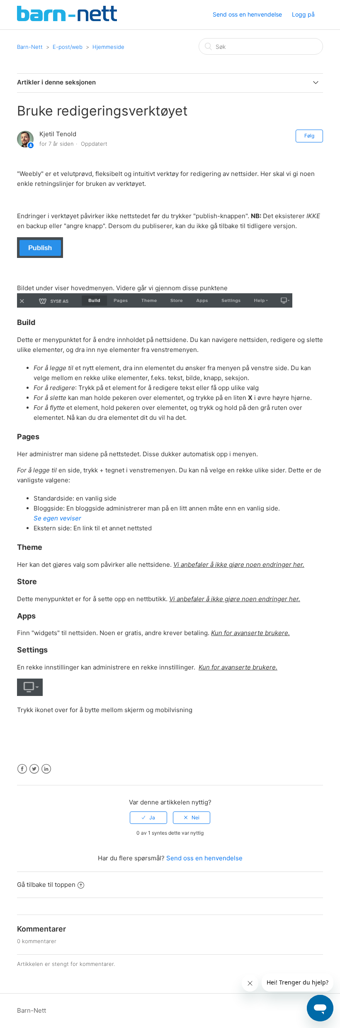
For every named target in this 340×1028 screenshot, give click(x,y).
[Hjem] (67, 19)
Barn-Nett (30, 46)
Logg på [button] (303, 14)
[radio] (148, 817)
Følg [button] (309, 135)
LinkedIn (46, 769)
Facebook (22, 769)
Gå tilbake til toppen (46, 884)
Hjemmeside (108, 46)
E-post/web (68, 46)
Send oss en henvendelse (247, 14)
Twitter (34, 769)
